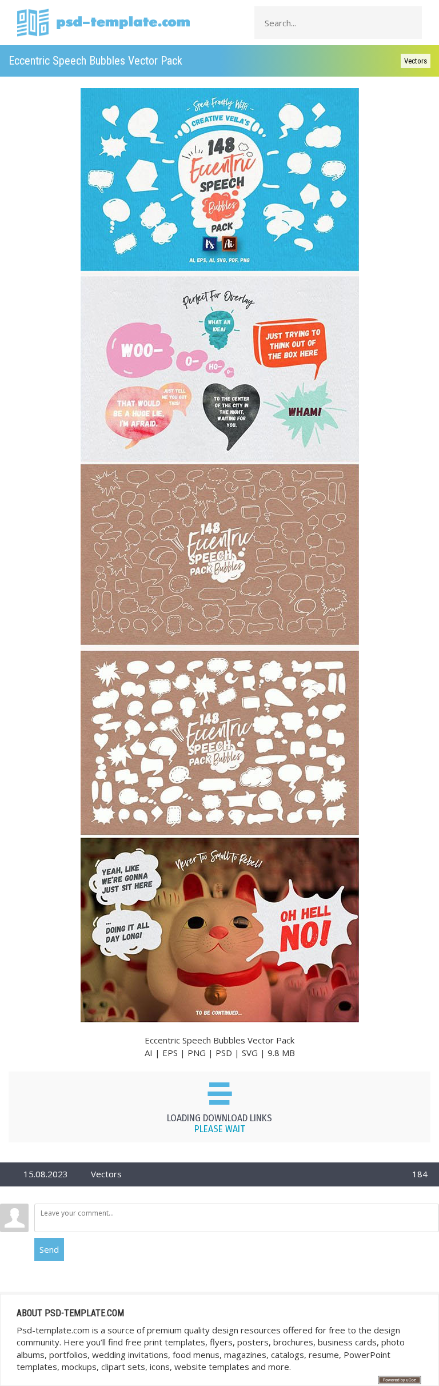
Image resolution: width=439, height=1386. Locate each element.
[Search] (410, 22)
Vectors (415, 61)
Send (49, 1249)
